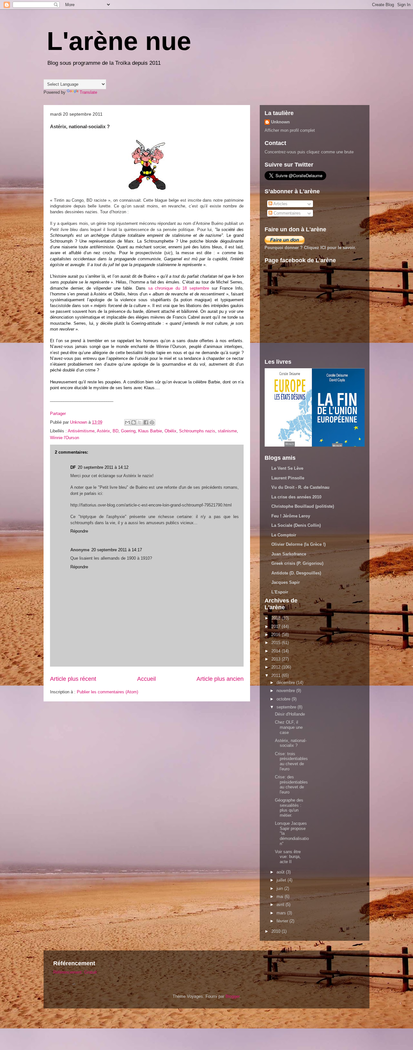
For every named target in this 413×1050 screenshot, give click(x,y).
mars (282, 912)
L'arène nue (119, 41)
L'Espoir (279, 592)
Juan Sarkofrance (288, 554)
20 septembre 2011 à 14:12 (103, 467)
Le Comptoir (283, 535)
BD (115, 431)
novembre (286, 690)
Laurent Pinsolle (287, 478)
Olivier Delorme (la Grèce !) (298, 544)
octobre (284, 699)
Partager (58, 413)
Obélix (170, 431)
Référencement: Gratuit (75, 972)
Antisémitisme (81, 431)
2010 (276, 931)
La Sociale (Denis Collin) (296, 525)
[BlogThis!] (133, 422)
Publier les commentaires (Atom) (107, 691)
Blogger (232, 996)
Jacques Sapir (285, 582)
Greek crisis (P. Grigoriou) (297, 563)
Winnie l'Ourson (64, 437)
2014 (276, 651)
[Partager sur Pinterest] (152, 422)
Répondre (79, 531)
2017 (276, 626)
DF (73, 467)
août (281, 872)
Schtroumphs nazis (197, 431)
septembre (287, 707)
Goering (128, 431)
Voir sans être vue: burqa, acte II (288, 856)
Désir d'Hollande (290, 714)
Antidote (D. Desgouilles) (296, 573)
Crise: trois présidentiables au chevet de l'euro (291, 761)
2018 (276, 618)
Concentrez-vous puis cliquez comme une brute (309, 151)
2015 (276, 642)
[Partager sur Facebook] (146, 422)
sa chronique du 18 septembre (178, 288)
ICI (323, 247)
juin (280, 888)
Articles (279, 203)
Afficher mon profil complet (290, 130)
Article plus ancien (220, 679)
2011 (276, 675)
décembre (286, 682)
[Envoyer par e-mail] (127, 422)
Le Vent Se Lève (287, 468)
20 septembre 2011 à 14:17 (116, 549)
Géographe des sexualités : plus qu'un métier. (289, 808)
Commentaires (286, 213)
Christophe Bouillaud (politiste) (302, 506)
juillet (282, 880)
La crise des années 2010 (296, 497)
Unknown (280, 122)
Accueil (146, 679)
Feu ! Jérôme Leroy (290, 516)
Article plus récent (73, 679)
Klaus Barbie (150, 431)
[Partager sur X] (139, 422)
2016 (276, 634)
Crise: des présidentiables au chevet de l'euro (291, 785)
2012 (276, 667)
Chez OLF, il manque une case (289, 727)
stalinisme (227, 431)
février (283, 921)
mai (281, 896)
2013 (276, 659)
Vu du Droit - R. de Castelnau (300, 487)
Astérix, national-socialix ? (291, 743)
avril (281, 904)
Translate (88, 92)
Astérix (103, 431)
